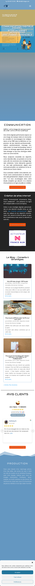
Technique (20, 285)
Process (7, 323)
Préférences (17, 582)
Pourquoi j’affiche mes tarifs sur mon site (17, 318)
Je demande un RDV (16, 187)
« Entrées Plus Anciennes (10, 385)
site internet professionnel (17, 211)
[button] (32, 562)
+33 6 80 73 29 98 (11, 1)
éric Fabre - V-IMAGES (18, 407)
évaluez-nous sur (17, 415)
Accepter (17, 572)
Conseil (22, 283)
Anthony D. (13, 421)
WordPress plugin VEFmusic (17, 281)
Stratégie (18, 323)
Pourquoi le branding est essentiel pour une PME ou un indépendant (17, 357)
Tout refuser (17, 577)
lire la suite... (8, 296)
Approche (22, 321)
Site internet (14, 285)
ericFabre (9, 283)
